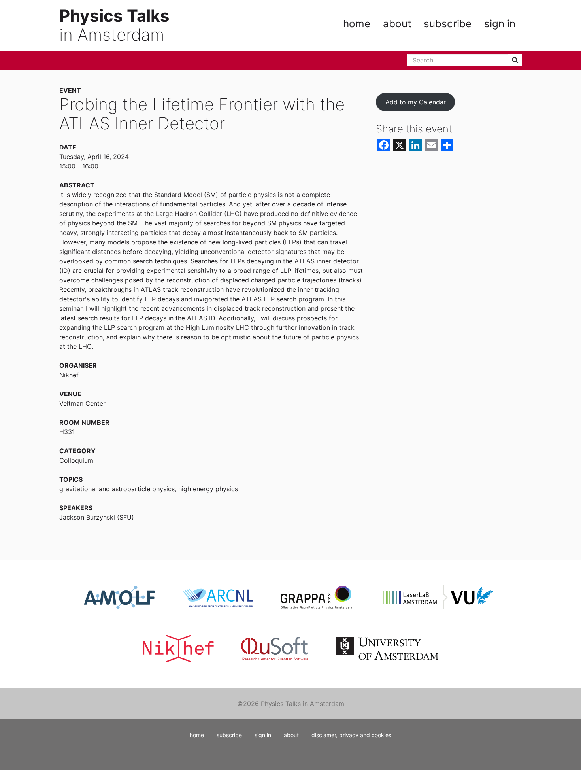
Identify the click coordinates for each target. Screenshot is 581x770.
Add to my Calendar (415, 102)
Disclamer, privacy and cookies (351, 735)
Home (356, 23)
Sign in (499, 23)
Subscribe (448, 23)
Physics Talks (114, 15)
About (397, 23)
